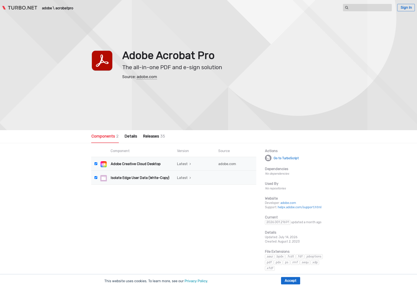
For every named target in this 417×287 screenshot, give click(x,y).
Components (105, 136)
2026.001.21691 (277, 222)
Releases (154, 136)
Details (130, 136)
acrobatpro (64, 8)
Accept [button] (290, 281)
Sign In (406, 7)
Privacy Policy (196, 281)
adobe (47, 8)
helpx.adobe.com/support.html (299, 207)
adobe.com (147, 76)
